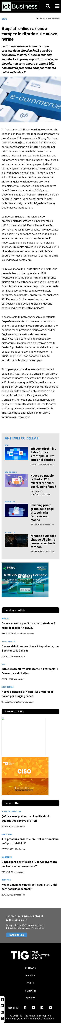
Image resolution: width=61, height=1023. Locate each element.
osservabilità (8, 641)
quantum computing (11, 811)
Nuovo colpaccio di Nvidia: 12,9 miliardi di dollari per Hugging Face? (43, 481)
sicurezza (10, 502)
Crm (7, 445)
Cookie (31, 982)
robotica (6, 880)
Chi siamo (30, 967)
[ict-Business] (19, 6)
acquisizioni (11, 472)
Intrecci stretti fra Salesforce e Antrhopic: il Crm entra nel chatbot (43, 454)
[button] (48, 6)
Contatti (30, 990)
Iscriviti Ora (16, 935)
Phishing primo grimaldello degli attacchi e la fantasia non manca (42, 512)
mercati (5, 618)
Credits (30, 998)
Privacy (30, 975)
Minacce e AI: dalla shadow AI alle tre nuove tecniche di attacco (43, 541)
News (4, 19)
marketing (7, 834)
